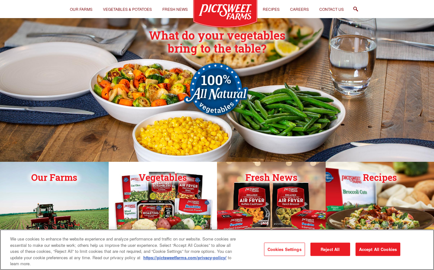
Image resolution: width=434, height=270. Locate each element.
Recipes (271, 9)
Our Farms (81, 9)
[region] (217, 249)
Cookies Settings (285, 249)
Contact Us (331, 9)
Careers (299, 9)
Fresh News (175, 9)
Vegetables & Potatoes (127, 9)
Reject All (330, 249)
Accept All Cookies (378, 249)
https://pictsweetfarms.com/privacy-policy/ (185, 257)
